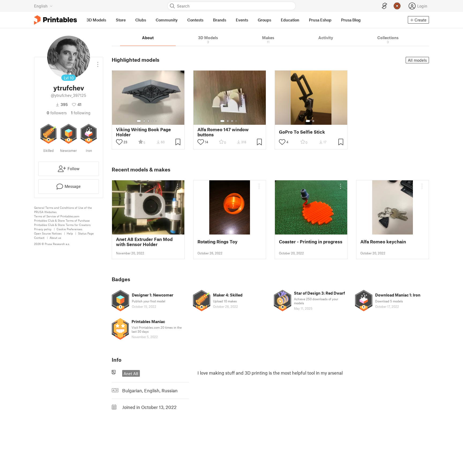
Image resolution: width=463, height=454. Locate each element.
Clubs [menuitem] (140, 19)
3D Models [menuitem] (96, 19)
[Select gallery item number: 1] (139, 121)
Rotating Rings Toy (217, 241)
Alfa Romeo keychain (383, 241)
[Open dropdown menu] (97, 62)
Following (81, 112)
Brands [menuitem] (219, 19)
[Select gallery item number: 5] (156, 121)
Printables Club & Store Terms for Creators (62, 224)
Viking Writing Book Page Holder (143, 132)
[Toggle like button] (119, 142)
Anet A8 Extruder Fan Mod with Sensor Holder (144, 242)
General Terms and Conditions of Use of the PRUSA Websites (63, 210)
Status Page (86, 233)
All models (417, 60)
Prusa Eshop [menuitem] (320, 19)
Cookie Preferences (69, 229)
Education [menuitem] (290, 19)
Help (70, 233)
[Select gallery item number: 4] (153, 121)
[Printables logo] (55, 20)
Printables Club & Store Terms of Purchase (62, 220)
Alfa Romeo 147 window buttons (223, 132)
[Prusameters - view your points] (397, 5)
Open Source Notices (48, 233)
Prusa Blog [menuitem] (351, 19)
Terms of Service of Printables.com (56, 216)
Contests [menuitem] (195, 19)
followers (57, 112)
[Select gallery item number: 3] (148, 121)
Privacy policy (42, 229)
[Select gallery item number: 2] (144, 121)
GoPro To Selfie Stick (302, 131)
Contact (39, 237)
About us (55, 237)
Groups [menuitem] (264, 19)
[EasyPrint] (384, 6)
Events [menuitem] (242, 19)
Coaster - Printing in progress (310, 241)
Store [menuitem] (121, 19)
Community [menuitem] (167, 19)
